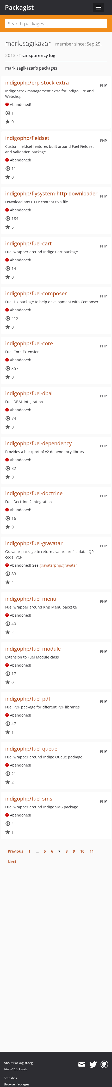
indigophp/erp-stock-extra (37, 82)
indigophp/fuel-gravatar (34, 543)
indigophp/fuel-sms (28, 798)
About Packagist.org (18, 1063)
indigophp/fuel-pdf (27, 698)
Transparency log (37, 55)
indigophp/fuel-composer (36, 293)
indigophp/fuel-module (33, 648)
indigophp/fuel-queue (31, 748)
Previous (15, 851)
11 (92, 851)
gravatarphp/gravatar (58, 565)
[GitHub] (104, 1064)
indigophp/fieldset (27, 138)
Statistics (10, 1078)
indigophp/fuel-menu (30, 598)
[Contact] (81, 1064)
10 (82, 851)
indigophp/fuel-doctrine (34, 493)
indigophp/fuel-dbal (29, 393)
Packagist (19, 7)
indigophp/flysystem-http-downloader (51, 193)
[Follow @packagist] (93, 1064)
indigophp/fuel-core (29, 343)
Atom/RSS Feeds (16, 1069)
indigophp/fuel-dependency (38, 443)
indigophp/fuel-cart (28, 243)
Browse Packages (16, 1084)
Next (12, 861)
